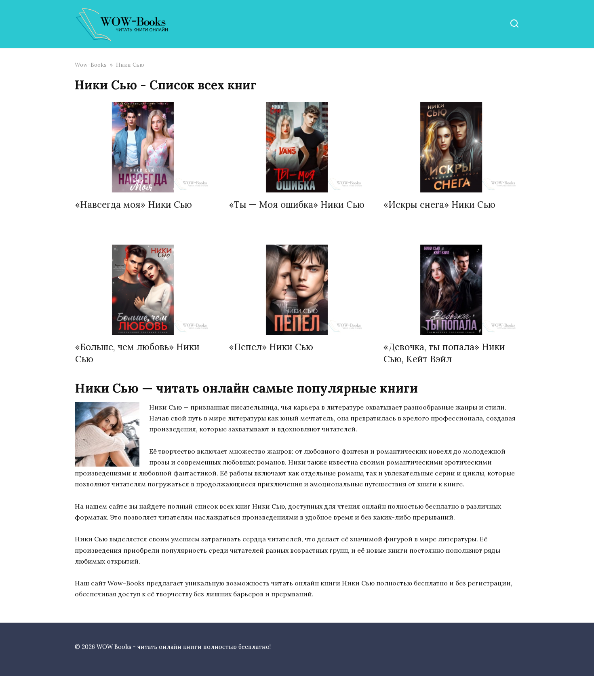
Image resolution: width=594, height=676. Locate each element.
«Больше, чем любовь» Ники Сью (137, 353)
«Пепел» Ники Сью (271, 347)
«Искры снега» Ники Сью (439, 205)
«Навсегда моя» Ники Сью (133, 205)
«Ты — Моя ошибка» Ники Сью (296, 205)
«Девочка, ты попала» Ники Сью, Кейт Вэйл (444, 353)
